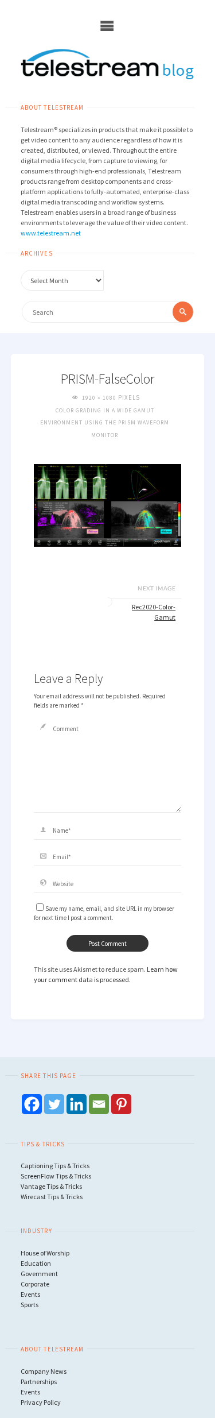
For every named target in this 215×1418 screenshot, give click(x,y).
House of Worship (45, 1253)
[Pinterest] (121, 1104)
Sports (29, 1304)
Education (36, 1263)
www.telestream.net (51, 233)
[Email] (99, 1104)
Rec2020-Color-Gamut (153, 611)
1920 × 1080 (100, 397)
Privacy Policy (41, 1402)
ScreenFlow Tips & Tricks (56, 1176)
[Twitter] (54, 1104)
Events (30, 1294)
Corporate (35, 1284)
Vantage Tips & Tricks (51, 1186)
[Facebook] (32, 1104)
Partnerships (39, 1381)
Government (39, 1273)
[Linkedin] (77, 1104)
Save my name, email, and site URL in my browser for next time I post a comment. (104, 913)
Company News (44, 1371)
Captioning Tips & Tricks (55, 1165)
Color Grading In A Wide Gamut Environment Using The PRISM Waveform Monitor (104, 423)
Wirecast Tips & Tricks (52, 1196)
